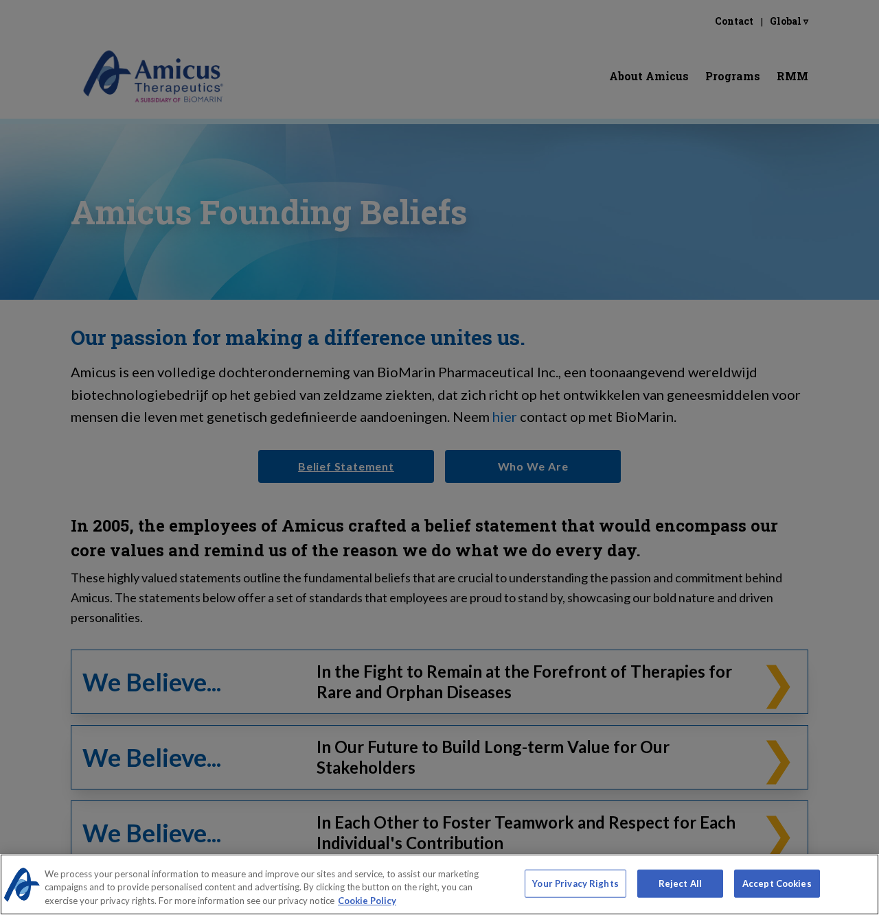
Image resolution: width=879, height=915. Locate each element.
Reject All (680, 882)
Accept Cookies (777, 882)
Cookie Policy (367, 900)
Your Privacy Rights (575, 882)
